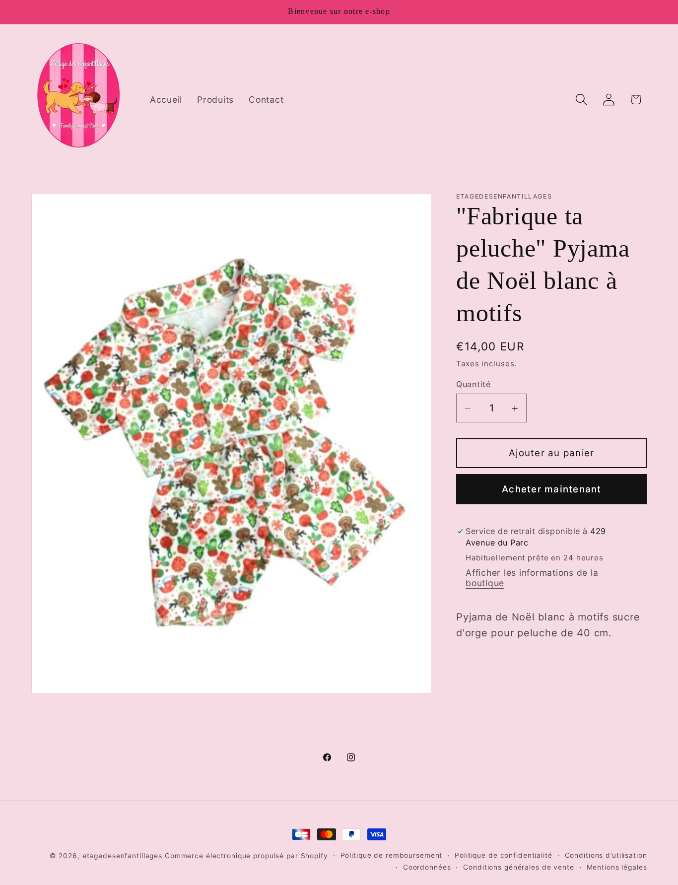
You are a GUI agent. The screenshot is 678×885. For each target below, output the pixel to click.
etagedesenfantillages (122, 856)
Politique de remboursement (391, 855)
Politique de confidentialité (503, 855)
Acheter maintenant (552, 489)
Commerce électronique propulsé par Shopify (246, 856)
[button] (581, 99)
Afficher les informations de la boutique (532, 578)
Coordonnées (427, 867)
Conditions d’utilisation (606, 855)
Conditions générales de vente (518, 867)
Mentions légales (617, 867)
